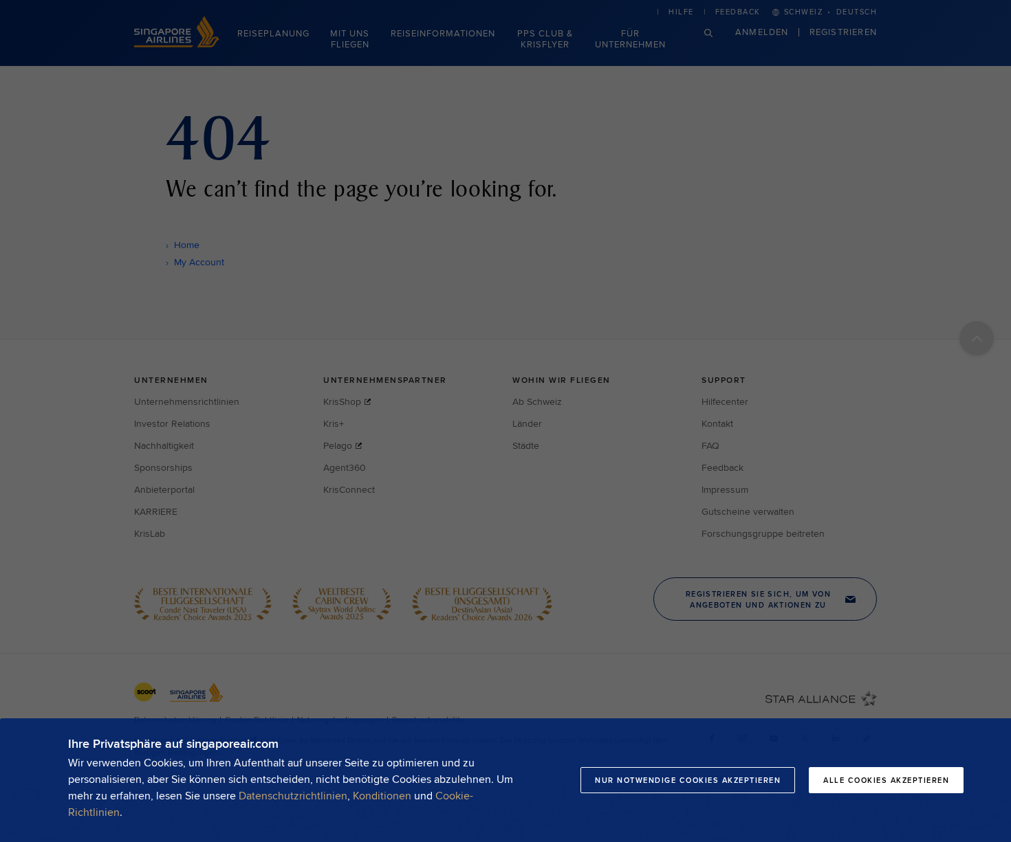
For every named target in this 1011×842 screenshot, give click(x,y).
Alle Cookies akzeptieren (886, 780)
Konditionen (382, 796)
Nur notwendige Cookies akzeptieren (688, 780)
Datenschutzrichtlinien (293, 796)
